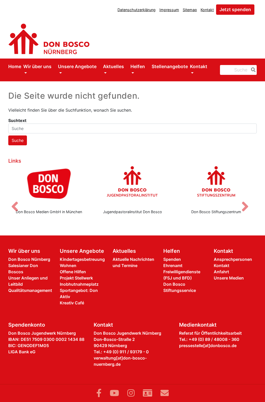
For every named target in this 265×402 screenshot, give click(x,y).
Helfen (137, 66)
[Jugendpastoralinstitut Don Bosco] (132, 185)
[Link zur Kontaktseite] (147, 393)
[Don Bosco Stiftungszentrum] (216, 185)
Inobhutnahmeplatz (79, 284)
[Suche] (252, 70)
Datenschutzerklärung (136, 10)
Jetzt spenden (235, 9)
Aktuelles (113, 66)
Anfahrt (221, 271)
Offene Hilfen (73, 271)
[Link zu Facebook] (98, 393)
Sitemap (190, 10)
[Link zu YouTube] (114, 393)
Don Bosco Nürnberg (29, 259)
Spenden (172, 259)
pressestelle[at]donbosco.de (208, 345)
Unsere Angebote (77, 66)
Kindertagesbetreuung (82, 259)
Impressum (169, 10)
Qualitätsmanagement (30, 290)
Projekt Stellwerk (76, 278)
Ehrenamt (172, 265)
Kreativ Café (72, 302)
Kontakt (207, 10)
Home (14, 66)
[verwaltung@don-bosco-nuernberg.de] (164, 393)
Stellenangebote (170, 66)
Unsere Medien (229, 278)
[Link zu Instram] (131, 393)
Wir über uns (37, 66)
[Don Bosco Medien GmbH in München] (48, 185)
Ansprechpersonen (233, 259)
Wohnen (68, 265)
